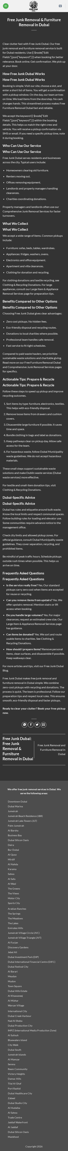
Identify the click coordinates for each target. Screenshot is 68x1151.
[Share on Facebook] (31, 725)
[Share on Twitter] (37, 725)
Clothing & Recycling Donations (22, 284)
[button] (6, 6)
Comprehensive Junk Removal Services (26, 211)
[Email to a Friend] (43, 725)
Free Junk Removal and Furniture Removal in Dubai (51, 749)
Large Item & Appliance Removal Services (30, 623)
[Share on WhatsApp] (24, 725)
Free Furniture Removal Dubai (42, 362)
